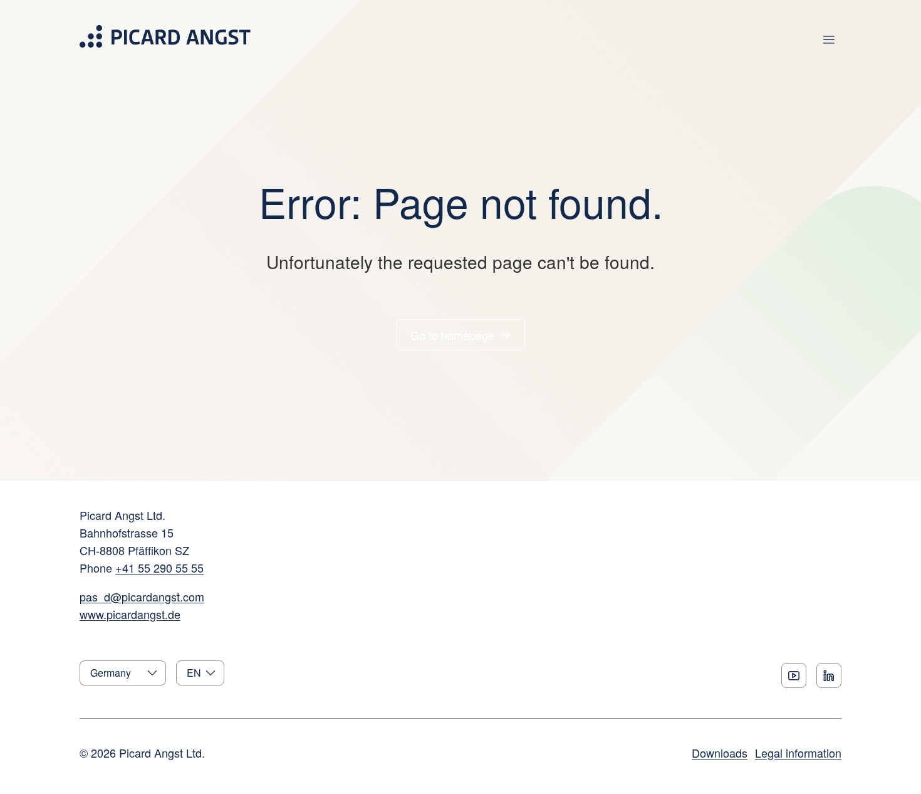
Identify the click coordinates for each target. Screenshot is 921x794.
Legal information (798, 752)
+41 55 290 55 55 (159, 567)
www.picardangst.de (130, 614)
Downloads (719, 752)
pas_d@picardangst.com (142, 596)
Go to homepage (452, 335)
